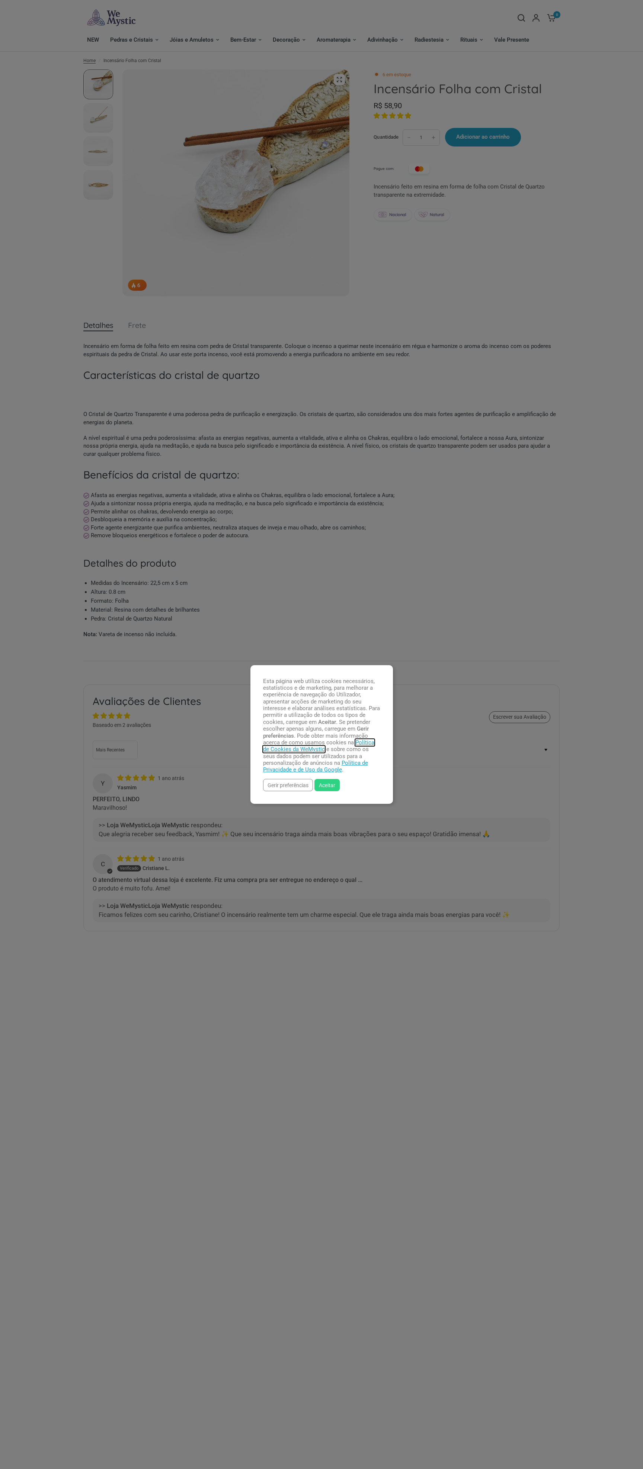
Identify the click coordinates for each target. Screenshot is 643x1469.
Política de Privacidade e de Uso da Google (315, 766)
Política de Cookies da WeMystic (318, 746)
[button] (288, 785)
